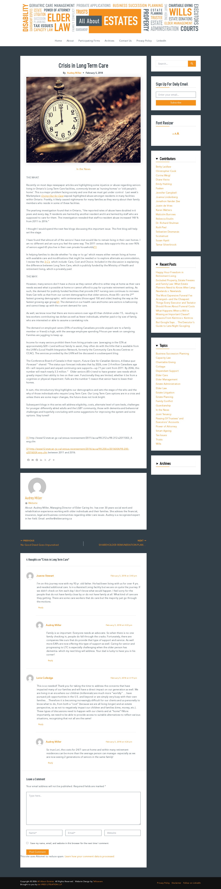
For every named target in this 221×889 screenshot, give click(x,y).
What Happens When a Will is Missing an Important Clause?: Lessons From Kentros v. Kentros (174, 314)
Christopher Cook (166, 171)
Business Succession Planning (172, 354)
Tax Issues (161, 435)
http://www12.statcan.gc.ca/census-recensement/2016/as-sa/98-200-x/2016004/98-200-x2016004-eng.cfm (77, 451)
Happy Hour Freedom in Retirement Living (169, 274)
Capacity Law (163, 358)
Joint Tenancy (163, 414)
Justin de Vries (164, 206)
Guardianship (163, 406)
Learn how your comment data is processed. (90, 856)
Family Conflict (164, 401)
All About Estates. (45, 881)
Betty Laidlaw (163, 167)
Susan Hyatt (162, 240)
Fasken (160, 188)
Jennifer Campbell (166, 193)
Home (58, 41)
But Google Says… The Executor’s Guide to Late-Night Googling (175, 324)
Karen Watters (164, 210)
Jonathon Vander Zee (168, 201)
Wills (158, 444)
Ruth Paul (161, 227)
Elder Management (167, 380)
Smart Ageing (164, 431)
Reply (40, 607)
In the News (83, 169)
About (70, 41)
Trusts (159, 440)
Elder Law (161, 388)
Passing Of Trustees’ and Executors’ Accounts (169, 420)
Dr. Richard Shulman (167, 223)
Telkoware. (98, 881)
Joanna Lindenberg (167, 197)
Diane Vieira (163, 180)
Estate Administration (168, 384)
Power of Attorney (166, 426)
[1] (95, 247)
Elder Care (162, 375)
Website (32, 503)
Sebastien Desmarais (167, 232)
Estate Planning (164, 397)
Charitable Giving (166, 362)
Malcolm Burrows (166, 214)
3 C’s (47, 262)
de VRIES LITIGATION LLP (50, 884)
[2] (58, 302)
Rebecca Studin (164, 219)
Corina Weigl (163, 175)
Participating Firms (89, 41)
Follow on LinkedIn (192, 883)
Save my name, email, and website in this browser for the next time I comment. (69, 843)
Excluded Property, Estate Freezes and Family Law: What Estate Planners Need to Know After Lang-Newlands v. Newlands (176, 286)
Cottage (160, 367)
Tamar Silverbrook (166, 245)
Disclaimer (176, 883)
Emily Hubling (164, 184)
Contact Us (125, 41)
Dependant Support (167, 371)
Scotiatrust (162, 236)
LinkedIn (161, 41)
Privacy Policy (144, 41)
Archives (109, 41)
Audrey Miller (53, 625)
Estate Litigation (165, 393)
